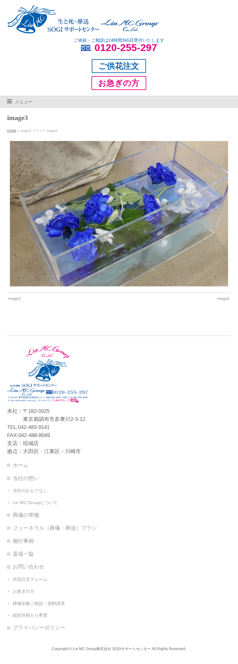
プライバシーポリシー (39, 627)
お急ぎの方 (23, 591)
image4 (223, 299)
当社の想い (26, 478)
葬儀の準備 (26, 515)
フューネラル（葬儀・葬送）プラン (55, 528)
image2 (14, 299)
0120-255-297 (126, 47)
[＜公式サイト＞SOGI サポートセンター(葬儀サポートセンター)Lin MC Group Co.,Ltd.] (83, 26)
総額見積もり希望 (30, 615)
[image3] (119, 213)
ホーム (21, 465)
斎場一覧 (23, 554)
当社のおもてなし (30, 490)
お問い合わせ (28, 566)
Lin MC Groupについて (35, 502)
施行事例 (23, 541)
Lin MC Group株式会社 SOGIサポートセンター (112, 649)
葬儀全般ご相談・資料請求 (39, 603)
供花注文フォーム (30, 579)
